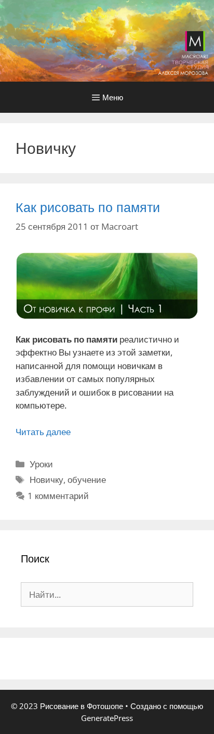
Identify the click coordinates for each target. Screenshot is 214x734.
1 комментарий (58, 496)
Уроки (41, 464)
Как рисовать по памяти (88, 207)
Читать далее (43, 432)
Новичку (46, 480)
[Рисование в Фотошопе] (107, 40)
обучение (87, 480)
